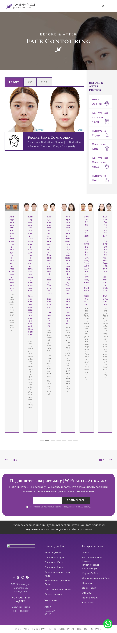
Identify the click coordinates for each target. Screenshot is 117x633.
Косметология (53, 594)
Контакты (88, 602)
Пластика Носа (99, 178)
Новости (87, 583)
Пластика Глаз (99, 146)
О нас (85, 552)
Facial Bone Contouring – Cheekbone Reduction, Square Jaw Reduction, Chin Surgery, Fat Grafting (105, 260)
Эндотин (30, 407)
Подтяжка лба (30, 383)
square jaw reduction (11, 301)
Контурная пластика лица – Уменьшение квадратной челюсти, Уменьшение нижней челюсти (11, 253)
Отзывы (87, 592)
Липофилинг (30, 360)
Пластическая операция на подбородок (86, 337)
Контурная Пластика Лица (100, 162)
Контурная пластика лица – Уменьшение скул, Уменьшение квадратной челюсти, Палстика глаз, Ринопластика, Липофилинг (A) (67, 270)
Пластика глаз (30, 371)
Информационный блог (96, 578)
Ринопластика (30, 396)
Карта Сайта (90, 573)
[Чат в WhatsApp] (107, 623)
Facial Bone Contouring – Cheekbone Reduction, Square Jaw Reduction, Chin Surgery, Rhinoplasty (86, 260)
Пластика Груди (99, 133)
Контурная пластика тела (100, 117)
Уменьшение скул (49, 387)
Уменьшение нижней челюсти (11, 320)
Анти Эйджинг (98, 101)
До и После (89, 587)
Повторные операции (57, 589)
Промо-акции (90, 597)
